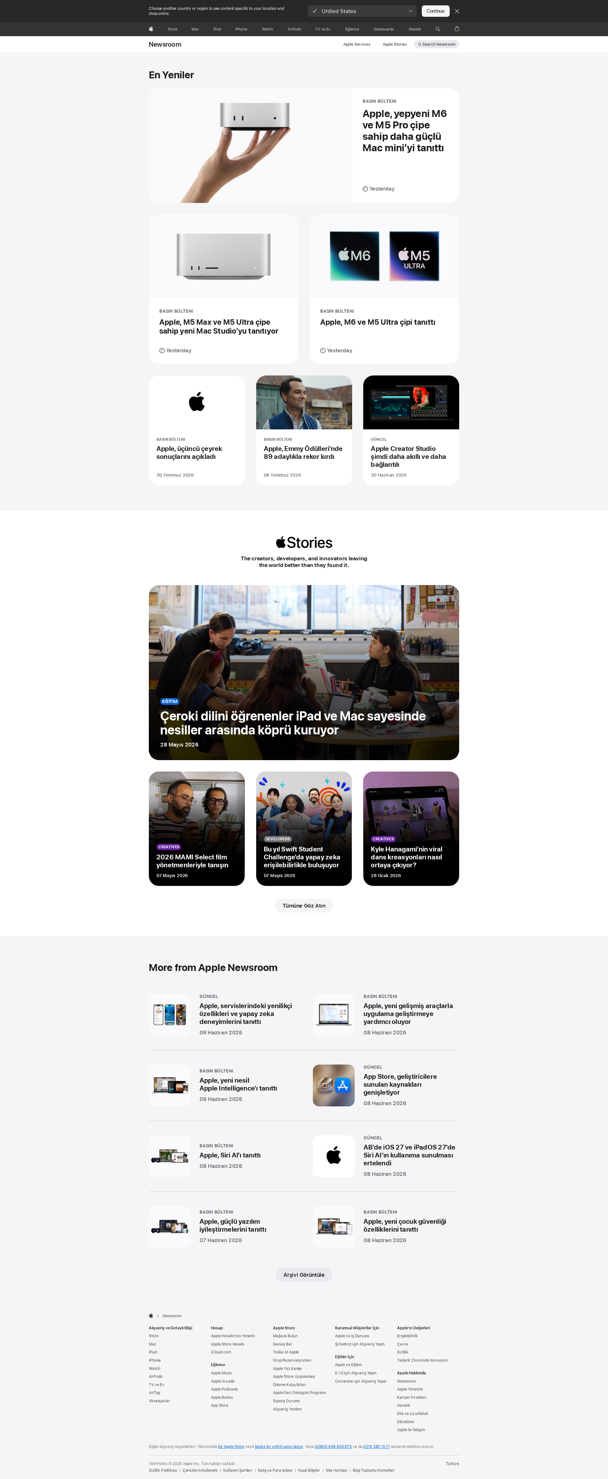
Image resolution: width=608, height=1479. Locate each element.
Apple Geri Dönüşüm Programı (299, 1393)
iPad (153, 1352)
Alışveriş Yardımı (287, 1409)
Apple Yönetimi (410, 1389)
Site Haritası (336, 1470)
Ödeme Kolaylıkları (289, 1385)
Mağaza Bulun (285, 1336)
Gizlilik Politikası (163, 1470)
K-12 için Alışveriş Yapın (356, 1373)
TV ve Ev (156, 1385)
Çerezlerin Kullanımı (200, 1470)
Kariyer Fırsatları (412, 1397)
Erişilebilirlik (407, 1336)
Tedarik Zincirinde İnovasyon (422, 1360)
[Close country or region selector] (457, 11)
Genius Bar (282, 1344)
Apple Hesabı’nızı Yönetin (233, 1336)
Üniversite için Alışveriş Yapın (360, 1381)
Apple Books (222, 1397)
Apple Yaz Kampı (287, 1368)
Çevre (402, 1344)
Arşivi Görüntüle (303, 1275)
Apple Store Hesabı (227, 1344)
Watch (154, 1368)
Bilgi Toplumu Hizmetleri (374, 1470)
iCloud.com (221, 1352)
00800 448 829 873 (333, 1446)
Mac (152, 1344)
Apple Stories (395, 44)
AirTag (154, 1393)
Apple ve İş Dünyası (352, 1336)
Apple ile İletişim (411, 1430)
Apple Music (221, 1373)
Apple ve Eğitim (348, 1365)
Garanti (403, 1405)
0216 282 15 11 (376, 1446)
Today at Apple (286, 1352)
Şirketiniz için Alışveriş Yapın (360, 1344)
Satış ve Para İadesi (275, 1470)
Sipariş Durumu (286, 1401)
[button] (362, 11)
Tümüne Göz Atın (303, 905)
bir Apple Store (231, 1446)
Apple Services (356, 44)
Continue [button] (436, 11)
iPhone (155, 1360)
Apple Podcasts (224, 1389)
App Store (219, 1405)
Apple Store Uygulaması (294, 1376)
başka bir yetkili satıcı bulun (279, 1446)
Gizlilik (402, 1352)
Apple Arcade (223, 1381)
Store (153, 1336)
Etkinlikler (406, 1422)
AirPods (155, 1376)
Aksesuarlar (159, 1401)
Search (438, 44)
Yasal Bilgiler (309, 1470)
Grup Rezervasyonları (292, 1360)
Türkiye (452, 1464)
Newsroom (165, 44)
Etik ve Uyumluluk (412, 1413)
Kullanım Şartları (237, 1470)
